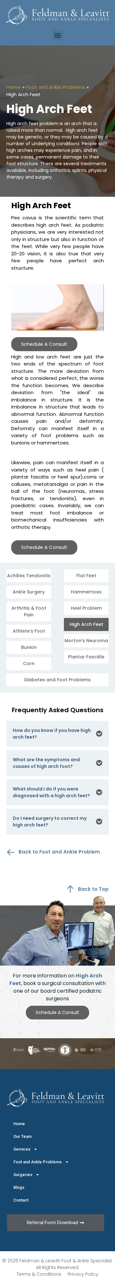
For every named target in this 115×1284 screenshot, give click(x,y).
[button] (57, 35)
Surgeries (22, 1174)
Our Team (22, 1136)
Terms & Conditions (39, 1274)
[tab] (57, 734)
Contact (20, 1200)
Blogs (18, 1187)
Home (13, 87)
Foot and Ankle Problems (55, 87)
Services (21, 1149)
